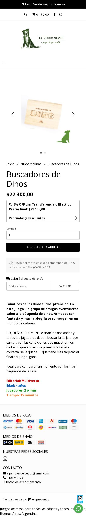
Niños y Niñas (31, 164)
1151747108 (14, 477)
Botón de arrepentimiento (23, 482)
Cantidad (11, 228)
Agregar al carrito (43, 247)
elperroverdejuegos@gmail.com (27, 473)
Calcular (65, 286)
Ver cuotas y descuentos (27, 218)
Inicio (10, 164)
